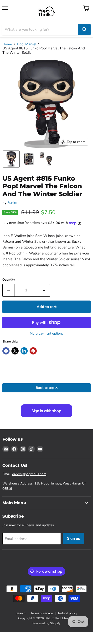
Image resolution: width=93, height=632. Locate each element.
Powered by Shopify (46, 623)
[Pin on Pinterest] (33, 350)
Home (7, 44)
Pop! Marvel (26, 44)
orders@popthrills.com (29, 474)
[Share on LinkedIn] (24, 350)
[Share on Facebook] (6, 350)
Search (20, 613)
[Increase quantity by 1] (44, 290)
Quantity (8, 280)
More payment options (46, 334)
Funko (12, 202)
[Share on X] (15, 350)
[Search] (84, 29)
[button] (11, 159)
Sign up (73, 538)
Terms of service (42, 613)
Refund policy (67, 613)
